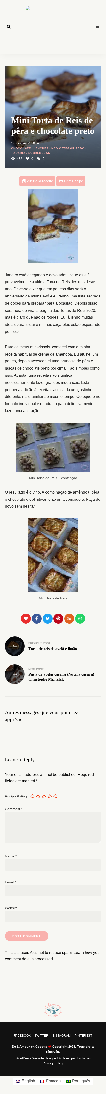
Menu (97, 27)
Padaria (19, 152)
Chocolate (21, 148)
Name (11, 856)
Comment (13, 809)
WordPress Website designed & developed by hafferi (53, 1058)
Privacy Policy (53, 1063)
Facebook (22, 1035)
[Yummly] (69, 619)
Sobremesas (39, 152)
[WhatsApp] (80, 619)
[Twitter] (48, 619)
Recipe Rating (16, 796)
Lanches (41, 148)
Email (10, 882)
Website (11, 908)
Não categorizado (68, 148)
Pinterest (83, 1035)
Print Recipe (73, 181)
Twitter (42, 1035)
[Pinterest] (58, 619)
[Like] (26, 619)
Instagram (61, 1035)
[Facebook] (37, 619)
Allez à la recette (39, 181)
